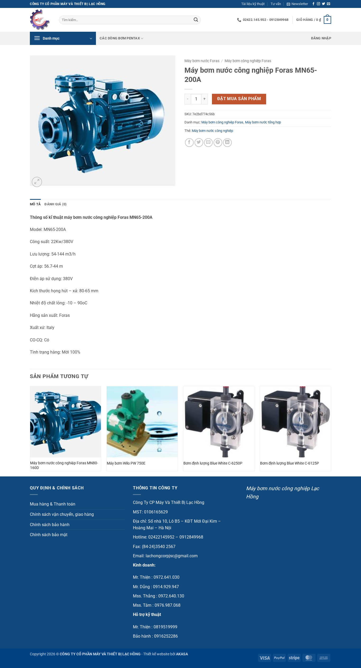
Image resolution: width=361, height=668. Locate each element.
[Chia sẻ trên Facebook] (189, 142)
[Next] (331, 431)
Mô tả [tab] (35, 204)
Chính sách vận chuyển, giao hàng (62, 514)
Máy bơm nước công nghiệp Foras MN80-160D (64, 465)
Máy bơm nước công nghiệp (212, 131)
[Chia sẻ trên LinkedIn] (227, 142)
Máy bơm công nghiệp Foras (248, 61)
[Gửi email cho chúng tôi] (328, 4)
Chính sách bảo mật (48, 534)
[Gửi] (195, 20)
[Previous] (30, 431)
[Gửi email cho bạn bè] (208, 142)
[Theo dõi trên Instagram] (318, 4)
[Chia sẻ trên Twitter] (199, 142)
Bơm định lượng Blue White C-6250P (212, 463)
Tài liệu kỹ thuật (253, 4)
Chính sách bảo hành (50, 524)
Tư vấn (276, 4)
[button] (297, 4)
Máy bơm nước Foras (201, 61)
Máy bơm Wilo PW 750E (126, 463)
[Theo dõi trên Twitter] (323, 4)
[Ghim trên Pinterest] (218, 142)
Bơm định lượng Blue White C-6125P (289, 463)
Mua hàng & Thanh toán (52, 504)
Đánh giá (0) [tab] (55, 204)
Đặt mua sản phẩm (239, 98)
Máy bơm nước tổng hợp (263, 122)
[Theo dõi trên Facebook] (313, 4)
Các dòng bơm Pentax (120, 38)
